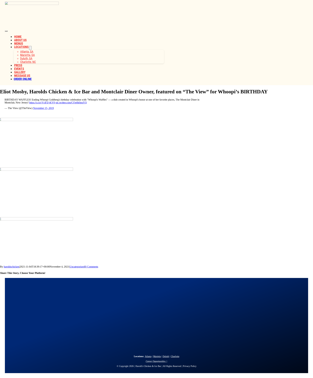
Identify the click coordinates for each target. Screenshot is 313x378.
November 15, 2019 (43, 108)
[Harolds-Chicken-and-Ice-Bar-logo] (32, 4)
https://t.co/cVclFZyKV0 (42, 102)
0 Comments (91, 266)
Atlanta (148, 356)
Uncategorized (77, 266)
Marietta (157, 356)
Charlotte (175, 356)
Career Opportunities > (156, 361)
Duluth (166, 356)
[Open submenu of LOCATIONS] (30, 48)
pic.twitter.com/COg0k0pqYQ (71, 102)
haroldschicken (11, 266)
